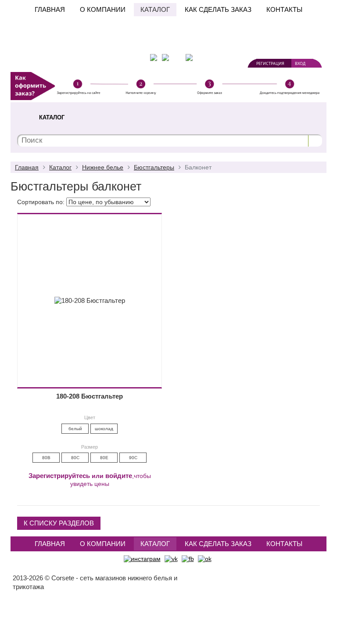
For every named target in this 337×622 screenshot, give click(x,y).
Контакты (284, 9)
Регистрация (270, 63)
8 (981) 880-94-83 (236, 35)
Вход (300, 63)
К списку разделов (59, 523)
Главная (50, 9)
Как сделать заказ (218, 9)
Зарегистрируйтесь (59, 475)
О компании (102, 9)
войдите (118, 475)
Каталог (155, 9)
